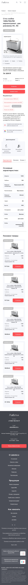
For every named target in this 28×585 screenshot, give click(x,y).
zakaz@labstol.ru (14, 427)
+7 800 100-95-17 (14, 421)
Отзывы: (5, 78)
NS (19, 80)
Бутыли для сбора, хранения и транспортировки (6, 151)
